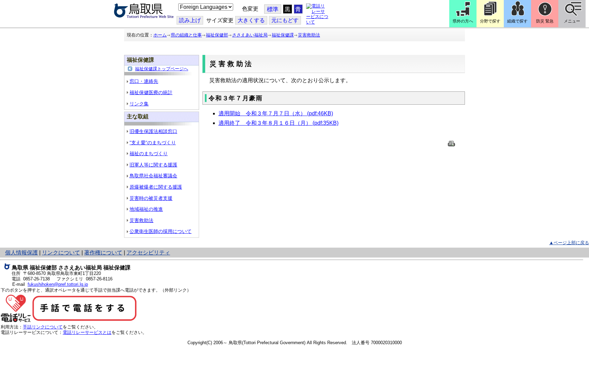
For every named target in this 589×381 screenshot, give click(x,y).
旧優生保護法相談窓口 (153, 131)
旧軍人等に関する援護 (153, 164)
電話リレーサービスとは (87, 332)
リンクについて (61, 252)
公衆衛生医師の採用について (161, 231)
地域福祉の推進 (146, 209)
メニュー (572, 21)
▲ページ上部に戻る (569, 242)
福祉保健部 (217, 35)
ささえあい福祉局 (250, 35)
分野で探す (490, 21)
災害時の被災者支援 (151, 198)
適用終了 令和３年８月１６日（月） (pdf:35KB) (278, 123)
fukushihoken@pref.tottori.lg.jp (58, 284)
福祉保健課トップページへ (161, 68)
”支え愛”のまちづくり (153, 142)
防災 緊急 (545, 21)
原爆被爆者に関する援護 (156, 187)
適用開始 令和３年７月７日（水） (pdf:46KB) (275, 113)
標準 (272, 9)
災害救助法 (309, 35)
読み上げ (190, 20)
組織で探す (517, 21)
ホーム (160, 35)
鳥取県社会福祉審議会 (153, 175)
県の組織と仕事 (186, 35)
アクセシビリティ (148, 252)
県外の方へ (463, 21)
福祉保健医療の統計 (151, 92)
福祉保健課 (283, 35)
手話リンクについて (43, 326)
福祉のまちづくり (149, 153)
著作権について (103, 252)
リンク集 (139, 103)
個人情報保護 (21, 252)
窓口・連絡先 (144, 81)
